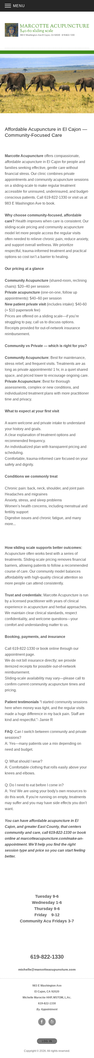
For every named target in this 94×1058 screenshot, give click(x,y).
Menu (18, 6)
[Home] (47, 30)
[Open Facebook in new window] (42, 1022)
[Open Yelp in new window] (52, 1022)
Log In (47, 1041)
